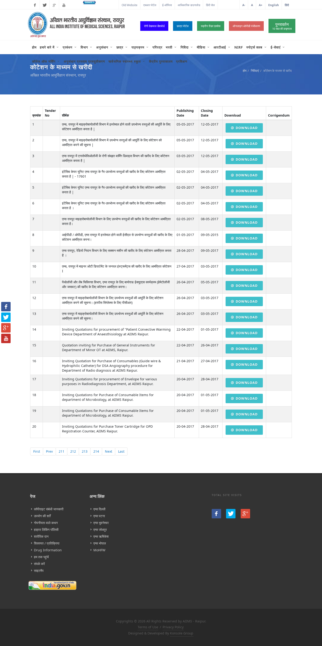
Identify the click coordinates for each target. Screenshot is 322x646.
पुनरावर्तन (282, 26)
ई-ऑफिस (167, 5)
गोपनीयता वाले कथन (46, 522)
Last (121, 451)
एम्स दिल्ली (99, 509)
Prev (49, 451)
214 (96, 451)
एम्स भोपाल (99, 543)
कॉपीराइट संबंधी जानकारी (48, 509)
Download (247, 128)
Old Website (129, 5)
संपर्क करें (39, 563)
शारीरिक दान (41, 536)
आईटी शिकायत (228, 5)
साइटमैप (39, 570)
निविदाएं (255, 71)
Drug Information (48, 550)
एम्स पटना (99, 516)
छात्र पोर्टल (183, 26)
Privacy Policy (173, 627)
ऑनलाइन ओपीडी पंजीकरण (246, 26)
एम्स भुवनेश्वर (101, 522)
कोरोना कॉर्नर (109, 5)
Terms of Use (148, 627)
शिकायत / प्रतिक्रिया (46, 543)
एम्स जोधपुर (100, 529)
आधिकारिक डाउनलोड (189, 5)
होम (245, 71)
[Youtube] (64, 5)
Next (108, 451)
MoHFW (99, 550)
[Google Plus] (54, 5)
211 (61, 451)
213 (84, 451)
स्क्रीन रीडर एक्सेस (210, 26)
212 (73, 451)
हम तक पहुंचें (41, 557)
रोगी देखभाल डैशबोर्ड (154, 26)
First (36, 451)
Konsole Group (181, 633)
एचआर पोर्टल (149, 5)
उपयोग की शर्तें (42, 516)
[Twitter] (44, 5)
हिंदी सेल (210, 5)
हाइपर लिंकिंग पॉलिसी (46, 529)
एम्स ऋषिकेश (101, 536)
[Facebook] (35, 5)
